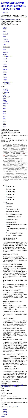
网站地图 (3, 416)
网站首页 (5, 27)
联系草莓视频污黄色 (8, 82)
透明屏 (4, 44)
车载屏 (4, 124)
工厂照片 (5, 61)
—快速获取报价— (7, 84)
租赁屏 (4, 49)
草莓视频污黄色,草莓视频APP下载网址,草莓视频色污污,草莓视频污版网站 (13, 6)
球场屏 (4, 113)
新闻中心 (5, 72)
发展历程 (5, 69)
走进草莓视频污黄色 (8, 56)
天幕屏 (4, 126)
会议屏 (4, 111)
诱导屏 (4, 121)
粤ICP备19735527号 (13, 406)
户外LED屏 (5, 39)
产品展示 (5, 28)
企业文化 (5, 66)
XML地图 (5, 12)
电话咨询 (5, 414)
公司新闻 (5, 74)
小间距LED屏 (6, 41)
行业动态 (5, 77)
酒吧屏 (4, 108)
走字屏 (4, 118)
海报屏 (4, 116)
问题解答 (5, 79)
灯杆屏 (4, 36)
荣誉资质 (5, 64)
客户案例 (5, 59)
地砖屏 (4, 31)
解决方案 (5, 54)
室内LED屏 (5, 34)
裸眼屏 (4, 105)
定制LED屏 (5, 52)
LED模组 (5, 101)
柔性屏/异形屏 (6, 47)
